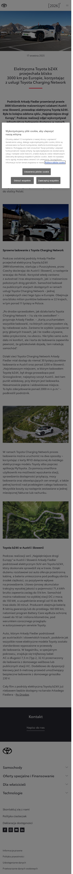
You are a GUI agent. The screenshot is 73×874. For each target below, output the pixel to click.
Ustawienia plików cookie (36, 171)
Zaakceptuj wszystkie (48, 180)
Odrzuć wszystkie (22, 180)
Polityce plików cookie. (55, 162)
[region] (36, 155)
